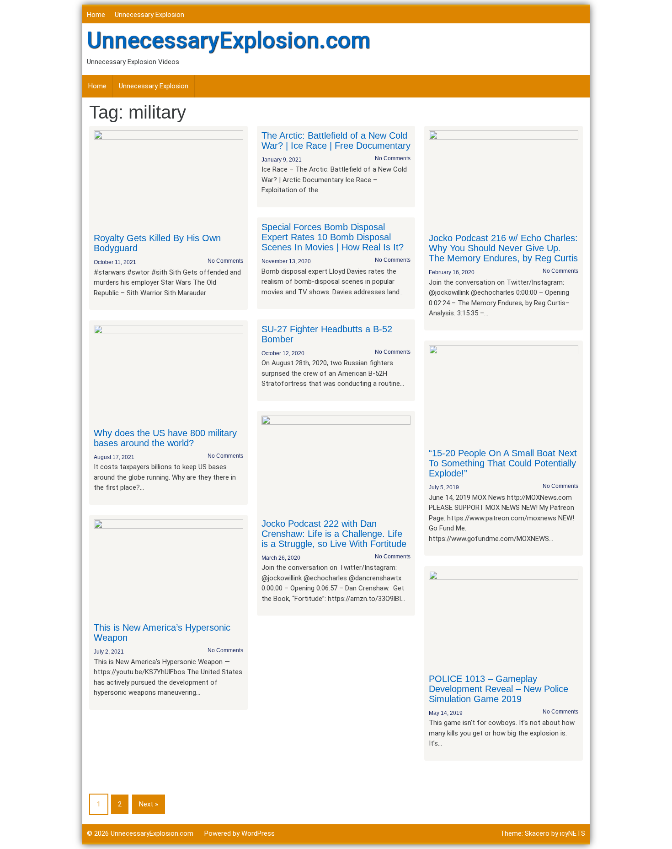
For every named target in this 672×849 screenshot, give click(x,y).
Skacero (537, 833)
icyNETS (572, 833)
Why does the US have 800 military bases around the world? (165, 438)
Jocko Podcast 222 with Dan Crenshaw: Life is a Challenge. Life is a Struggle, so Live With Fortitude (333, 534)
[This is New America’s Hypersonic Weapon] (168, 568)
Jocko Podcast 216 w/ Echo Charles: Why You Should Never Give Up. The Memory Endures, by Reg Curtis (503, 248)
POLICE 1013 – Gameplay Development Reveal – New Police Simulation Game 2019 (498, 689)
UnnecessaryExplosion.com (228, 40)
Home (96, 15)
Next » (148, 804)
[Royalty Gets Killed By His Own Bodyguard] (168, 179)
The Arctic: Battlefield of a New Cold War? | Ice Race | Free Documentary (336, 140)
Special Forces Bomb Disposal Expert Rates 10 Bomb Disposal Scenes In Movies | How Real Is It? (332, 237)
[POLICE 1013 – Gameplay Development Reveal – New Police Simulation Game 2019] (503, 619)
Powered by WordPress (239, 833)
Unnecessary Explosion (149, 15)
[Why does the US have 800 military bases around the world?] (168, 373)
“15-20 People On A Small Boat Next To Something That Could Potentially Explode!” (503, 463)
